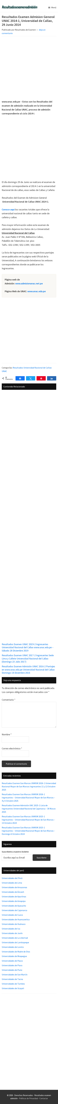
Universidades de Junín (12, 933)
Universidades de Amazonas (14, 887)
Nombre (7, 734)
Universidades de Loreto (13, 947)
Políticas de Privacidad (28, 1098)
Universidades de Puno (12, 970)
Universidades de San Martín (14, 974)
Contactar (43, 1098)
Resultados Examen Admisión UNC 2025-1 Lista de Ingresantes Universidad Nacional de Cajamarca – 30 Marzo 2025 (29, 808)
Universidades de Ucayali (13, 988)
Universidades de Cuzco (12, 914)
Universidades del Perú (12, 878)
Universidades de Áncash (13, 892)
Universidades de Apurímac (14, 896)
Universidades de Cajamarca (14, 910)
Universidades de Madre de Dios (16, 951)
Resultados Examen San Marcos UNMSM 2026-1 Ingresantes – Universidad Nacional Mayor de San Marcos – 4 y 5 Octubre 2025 (28, 797)
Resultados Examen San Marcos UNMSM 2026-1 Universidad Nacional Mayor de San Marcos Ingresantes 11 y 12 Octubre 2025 (29, 786)
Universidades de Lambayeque (15, 942)
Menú (53, 7)
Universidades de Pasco (12, 960)
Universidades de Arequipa (13, 901)
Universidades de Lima (12, 882)
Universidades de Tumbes (13, 983)
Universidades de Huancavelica (16, 919)
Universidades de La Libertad (15, 937)
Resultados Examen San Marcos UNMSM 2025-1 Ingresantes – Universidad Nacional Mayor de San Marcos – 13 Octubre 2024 (28, 819)
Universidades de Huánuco (13, 924)
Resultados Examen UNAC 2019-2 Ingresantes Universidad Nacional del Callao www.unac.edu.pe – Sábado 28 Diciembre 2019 (27, 647)
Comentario (8, 699)
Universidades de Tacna (12, 979)
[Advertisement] (29, 68)
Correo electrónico (12, 748)
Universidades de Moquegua (14, 956)
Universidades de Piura (12, 965)
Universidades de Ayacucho (14, 905)
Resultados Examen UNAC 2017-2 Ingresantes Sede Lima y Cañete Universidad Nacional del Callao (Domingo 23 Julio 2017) (28, 658)
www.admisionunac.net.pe (29, 283)
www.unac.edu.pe (36, 291)
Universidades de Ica (11, 928)
